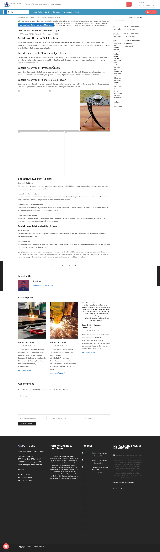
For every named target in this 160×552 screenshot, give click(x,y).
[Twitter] (53, 265)
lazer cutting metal (41, 254)
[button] (151, 12)
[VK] (59, 265)
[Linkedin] (121, 488)
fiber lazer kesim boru (97, 252)
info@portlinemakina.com (32, 464)
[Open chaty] (6, 546)
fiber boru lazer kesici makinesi (60, 252)
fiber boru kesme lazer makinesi (36, 252)
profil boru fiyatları (78, 257)
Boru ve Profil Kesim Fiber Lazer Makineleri (45, 17)
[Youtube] (124, 488)
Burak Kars (47, 34)
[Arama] (129, 4)
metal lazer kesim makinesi (60, 257)
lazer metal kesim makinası (93, 254)
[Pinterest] (62, 265)
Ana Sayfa (21, 17)
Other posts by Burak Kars (43, 285)
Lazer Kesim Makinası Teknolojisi (91, 326)
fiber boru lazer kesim (80, 252)
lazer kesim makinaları (56, 254)
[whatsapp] (72, 265)
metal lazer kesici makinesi (40, 257)
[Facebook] (55, 265)
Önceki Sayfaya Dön (135, 17)
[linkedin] (69, 265)
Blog (27, 17)
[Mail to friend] (65, 265)
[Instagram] (116, 488)
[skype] (75, 265)
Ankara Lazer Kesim (26, 342)
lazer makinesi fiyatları (73, 254)
